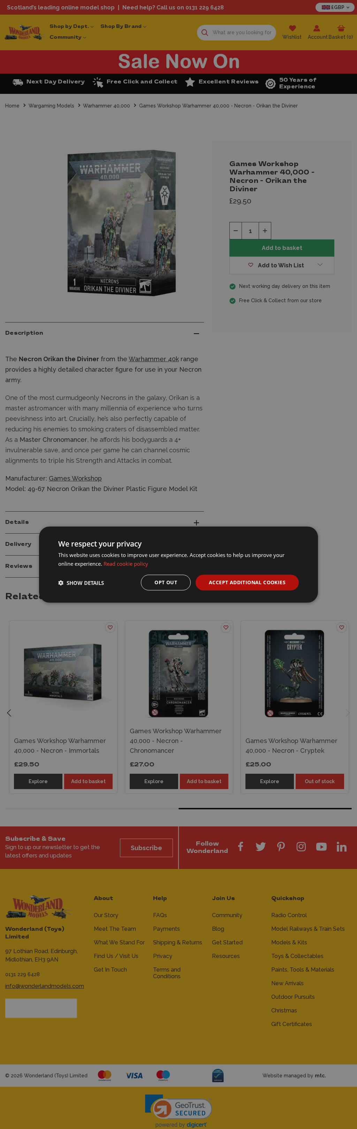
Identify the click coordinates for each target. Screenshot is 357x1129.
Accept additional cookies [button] (247, 582)
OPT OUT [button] (165, 582)
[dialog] (178, 564)
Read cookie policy (126, 563)
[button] (81, 582)
